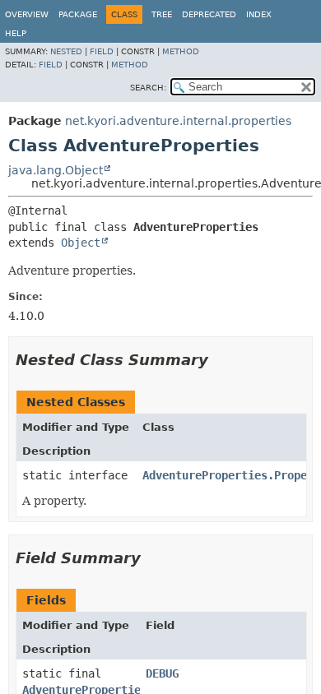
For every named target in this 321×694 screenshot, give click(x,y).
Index (259, 14)
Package (77, 14)
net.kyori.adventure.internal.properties (178, 120)
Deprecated (209, 14)
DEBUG (162, 673)
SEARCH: (148, 87)
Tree (161, 14)
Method (180, 51)
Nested (66, 51)
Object (80, 242)
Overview (27, 14)
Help (15, 33)
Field (102, 51)
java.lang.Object (55, 170)
